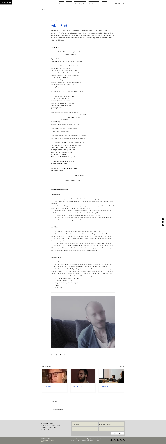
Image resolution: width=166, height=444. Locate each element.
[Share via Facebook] (52, 354)
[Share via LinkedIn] (60, 354)
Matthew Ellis (77, 386)
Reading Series (99, 439)
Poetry (44, 9)
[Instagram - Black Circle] (163, 222)
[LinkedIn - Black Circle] (121, 440)
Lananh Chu (105, 386)
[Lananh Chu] (111, 376)
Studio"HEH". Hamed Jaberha (47, 441)
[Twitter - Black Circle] (163, 219)
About (72, 441)
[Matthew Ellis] (83, 376)
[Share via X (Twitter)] (56, 354)
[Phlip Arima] (54, 376)
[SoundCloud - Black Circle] (111, 440)
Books (78, 439)
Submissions (80, 441)
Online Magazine (87, 439)
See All (122, 366)
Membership (89, 441)
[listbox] (119, 3)
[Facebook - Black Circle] (163, 225)
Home (72, 439)
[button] (119, 3)
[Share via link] (64, 354)
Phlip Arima (48, 386)
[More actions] (114, 21)
